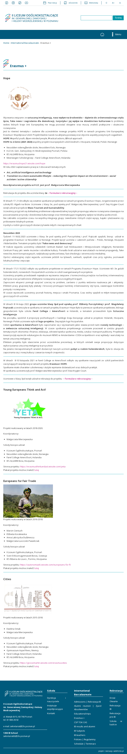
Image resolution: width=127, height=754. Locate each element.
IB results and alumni (84, 726)
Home (6, 42)
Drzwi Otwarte (114, 699)
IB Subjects (79, 730)
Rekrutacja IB (115, 707)
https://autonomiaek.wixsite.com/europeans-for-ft (45, 564)
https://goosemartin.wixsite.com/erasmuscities (43, 662)
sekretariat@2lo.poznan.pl (22, 726)
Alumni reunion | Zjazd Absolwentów (87, 707)
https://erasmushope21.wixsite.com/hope (24, 163)
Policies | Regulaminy (85, 739)
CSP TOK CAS (80, 722)
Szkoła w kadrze (116, 723)
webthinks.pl (118, 751)
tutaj (36, 470)
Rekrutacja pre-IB (115, 715)
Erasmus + (79, 717)
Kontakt (51, 713)
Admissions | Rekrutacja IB (87, 701)
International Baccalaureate (25, 42)
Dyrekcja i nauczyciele (56, 699)
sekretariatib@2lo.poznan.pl (16, 736)
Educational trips (82, 713)
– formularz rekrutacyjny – (62, 192)
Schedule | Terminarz (85, 743)
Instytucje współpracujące (55, 707)
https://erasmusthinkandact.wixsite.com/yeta (42, 466)
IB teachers (79, 735)
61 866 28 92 (13, 719)
